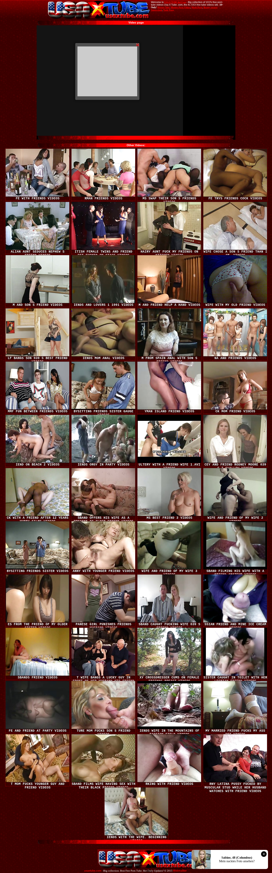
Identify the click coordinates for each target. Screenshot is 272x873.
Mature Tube (163, 7)
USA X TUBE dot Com (175, 2)
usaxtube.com (93, 870)
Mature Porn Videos (180, 7)
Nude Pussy (168, 10)
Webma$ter (180, 870)
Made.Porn (197, 7)
